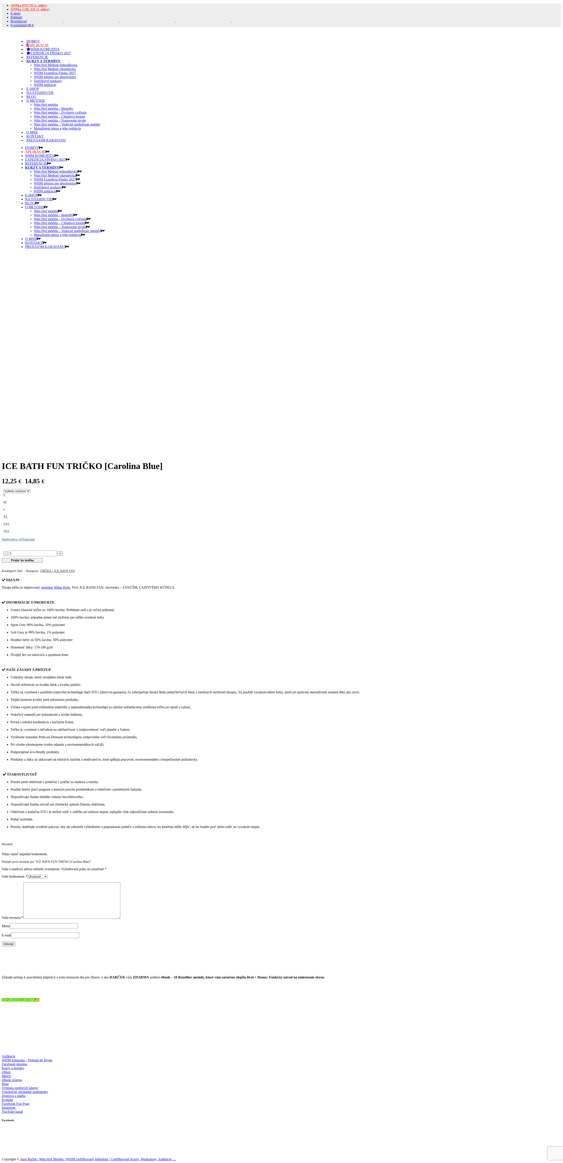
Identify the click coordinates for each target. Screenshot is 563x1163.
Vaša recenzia (12, 917)
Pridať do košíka (22, 560)
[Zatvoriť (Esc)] (558, 5)
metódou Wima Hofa (55, 587)
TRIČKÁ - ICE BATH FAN (57, 571)
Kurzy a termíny (13, 1068)
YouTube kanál (12, 1112)
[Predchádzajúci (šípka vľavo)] (7, 582)
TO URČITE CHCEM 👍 (20, 1000)
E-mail (6, 935)
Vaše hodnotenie (14, 876)
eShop (6, 1072)
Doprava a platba (14, 1096)
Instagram (8, 1108)
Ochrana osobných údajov (20, 1088)
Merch (6, 1076)
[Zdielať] (548, 5)
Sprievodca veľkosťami (18, 539)
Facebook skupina (14, 1064)
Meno (6, 926)
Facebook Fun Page (15, 1104)
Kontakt (7, 1100)
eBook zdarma (12, 1080)
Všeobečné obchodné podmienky (25, 1092)
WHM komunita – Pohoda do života (27, 1060)
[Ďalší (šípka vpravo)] (555, 582)
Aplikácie (8, 1056)
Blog (5, 1084)
